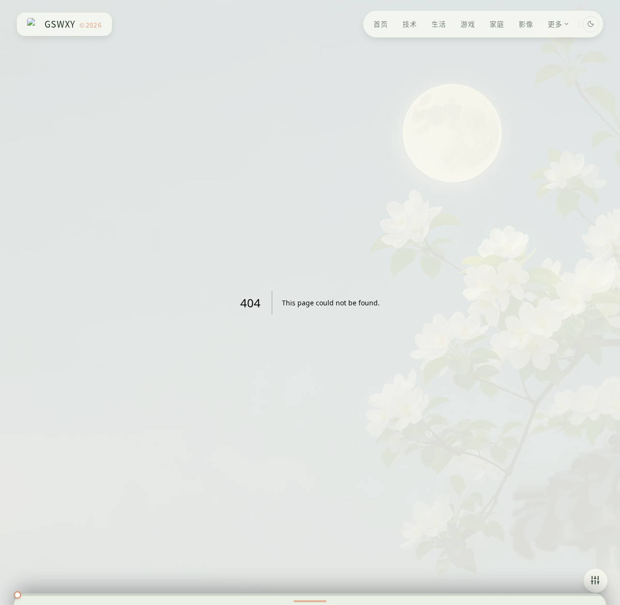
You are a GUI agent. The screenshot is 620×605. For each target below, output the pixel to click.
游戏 (468, 24)
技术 (410, 24)
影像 (526, 24)
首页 (380, 24)
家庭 (497, 24)
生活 (439, 24)
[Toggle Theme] (591, 24)
